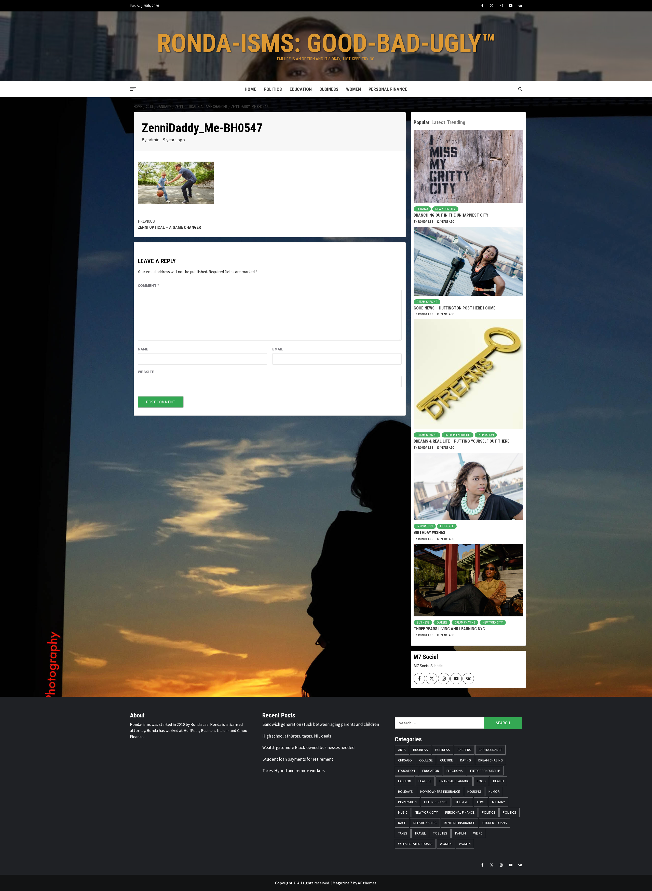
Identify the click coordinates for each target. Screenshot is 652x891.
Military (498, 802)
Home (250, 89)
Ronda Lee (426, 221)
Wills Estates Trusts (415, 843)
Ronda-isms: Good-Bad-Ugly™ (326, 43)
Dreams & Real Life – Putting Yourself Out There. (462, 441)
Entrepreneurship (457, 435)
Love (481, 802)
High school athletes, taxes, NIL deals (296, 736)
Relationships (425, 823)
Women (353, 89)
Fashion (404, 781)
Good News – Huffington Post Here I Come (454, 308)
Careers (442, 622)
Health (498, 781)
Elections (454, 770)
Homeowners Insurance (440, 791)
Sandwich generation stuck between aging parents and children (320, 724)
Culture (446, 760)
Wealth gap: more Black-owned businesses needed (308, 747)
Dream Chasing (427, 302)
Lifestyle (447, 526)
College (426, 760)
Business (328, 89)
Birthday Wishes (429, 532)
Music (403, 812)
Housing (474, 791)
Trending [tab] (456, 122)
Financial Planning (454, 781)
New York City (445, 209)
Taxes (402, 833)
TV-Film (460, 833)
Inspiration (486, 435)
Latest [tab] (438, 122)
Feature (424, 781)
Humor (494, 791)
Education (301, 89)
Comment (148, 285)
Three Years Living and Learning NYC (449, 628)
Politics (273, 89)
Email (277, 348)
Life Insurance (435, 802)
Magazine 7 (342, 882)
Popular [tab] (422, 122)
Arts (402, 749)
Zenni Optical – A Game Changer (169, 224)
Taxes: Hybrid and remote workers (293, 770)
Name (143, 348)
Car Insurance (490, 749)
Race (402, 823)
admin (153, 140)
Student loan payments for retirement (297, 759)
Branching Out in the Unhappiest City (451, 215)
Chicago (422, 209)
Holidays (405, 791)
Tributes (440, 833)
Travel (420, 833)
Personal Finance (388, 89)
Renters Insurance (459, 823)
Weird (478, 833)
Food (481, 781)
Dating (465, 760)
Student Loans (494, 823)
